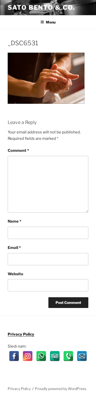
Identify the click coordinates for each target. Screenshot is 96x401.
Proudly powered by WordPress (60, 388)
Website (15, 274)
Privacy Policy (21, 334)
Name (14, 221)
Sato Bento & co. (41, 7)
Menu (51, 22)
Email (14, 247)
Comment (18, 150)
